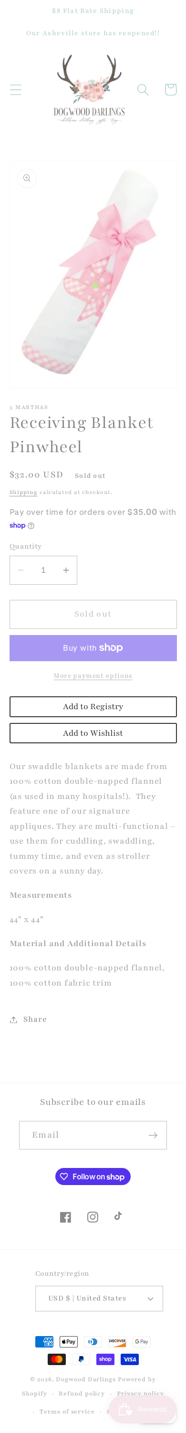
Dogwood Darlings (86, 1379)
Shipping (24, 492)
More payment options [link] (93, 675)
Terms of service (67, 1411)
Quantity (26, 546)
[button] (15, 89)
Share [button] (35, 1019)
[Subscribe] (152, 1135)
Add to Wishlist (93, 733)
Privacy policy (140, 1393)
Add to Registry (93, 706)
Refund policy (82, 1393)
